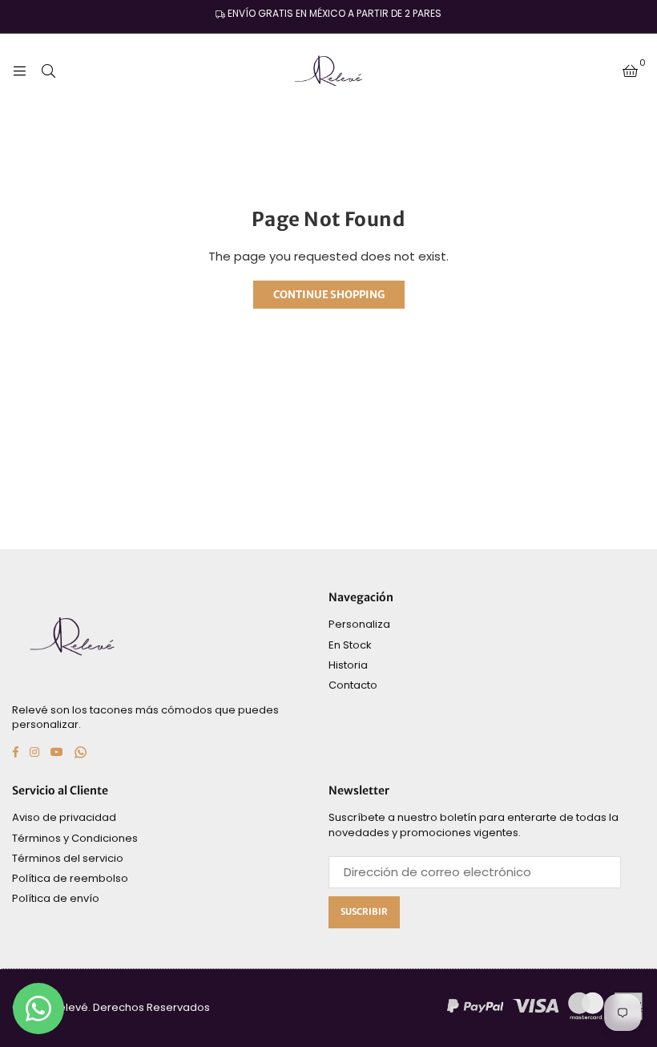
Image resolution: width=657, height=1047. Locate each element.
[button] (630, 70)
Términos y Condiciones (75, 838)
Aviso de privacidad (64, 817)
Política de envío (55, 898)
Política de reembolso (70, 878)
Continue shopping (329, 294)
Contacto (352, 685)
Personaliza (359, 624)
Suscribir (364, 911)
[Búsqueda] (48, 70)
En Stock (350, 645)
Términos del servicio (67, 858)
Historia (348, 665)
